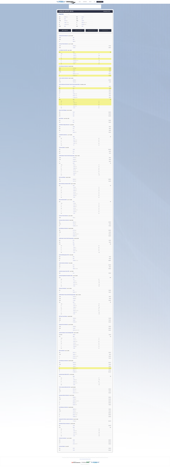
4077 (73, 302)
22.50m (74, 312)
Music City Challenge (63, 110)
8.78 (73, 151)
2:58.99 (74, 384)
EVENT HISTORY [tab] (78, 30)
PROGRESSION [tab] (105, 30)
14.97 (74, 181)
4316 (73, 185)
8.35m (74, 414)
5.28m (74, 292)
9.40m (74, 341)
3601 (65, 26)
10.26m (74, 57)
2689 (73, 376)
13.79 (65, 20)
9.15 (73, 273)
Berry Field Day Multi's (63, 199)
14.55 (74, 298)
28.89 (74, 440)
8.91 (73, 242)
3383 (73, 136)
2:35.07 (74, 138)
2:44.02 (74, 197)
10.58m (74, 141)
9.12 (73, 290)
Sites (78, 457)
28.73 (74, 448)
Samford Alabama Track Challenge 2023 (66, 332)
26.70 (74, 352)
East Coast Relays (62, 177)
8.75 (73, 130)
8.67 (73, 90)
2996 (73, 277)
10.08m (74, 307)
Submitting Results (82, 457)
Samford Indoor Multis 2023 (64, 374)
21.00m (74, 371)
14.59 (74, 318)
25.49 (74, 58)
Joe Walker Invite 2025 (63, 50)
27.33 (74, 343)
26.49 (74, 362)
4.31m (74, 443)
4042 (73, 336)
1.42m (74, 305)
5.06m (74, 310)
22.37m (74, 404)
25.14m (74, 195)
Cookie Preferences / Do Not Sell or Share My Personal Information (99, 457)
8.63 (73, 122)
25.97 (74, 112)
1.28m (74, 430)
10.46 (74, 425)
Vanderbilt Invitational (63, 134)
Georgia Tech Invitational (63, 35)
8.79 (73, 240)
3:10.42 (74, 435)
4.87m (74, 330)
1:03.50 (74, 47)
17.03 (74, 399)
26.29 (74, 179)
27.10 (74, 192)
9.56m (74, 381)
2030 (73, 427)
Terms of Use (75, 457)
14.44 (74, 157)
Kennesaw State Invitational (64, 220)
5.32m (74, 95)
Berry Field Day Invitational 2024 (65, 183)
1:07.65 (74, 328)
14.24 (74, 159)
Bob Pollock (61, 118)
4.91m (74, 392)
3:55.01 (74, 71)
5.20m (74, 73)
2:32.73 (74, 86)
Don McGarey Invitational (63, 66)
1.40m (74, 366)
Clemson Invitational (62, 288)
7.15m (74, 432)
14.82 (74, 364)
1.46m (74, 55)
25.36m (74, 173)
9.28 (73, 279)
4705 (82, 26)
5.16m (74, 284)
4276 (73, 163)
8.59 (65, 18)
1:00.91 (74, 334)
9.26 (73, 266)
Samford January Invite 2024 (64, 271)
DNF (73, 37)
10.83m (74, 168)
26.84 (74, 126)
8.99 (73, 256)
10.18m (74, 225)
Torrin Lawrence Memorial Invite (64, 387)
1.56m (65, 22)
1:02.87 (83, 20)
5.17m (74, 60)
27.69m (83, 24)
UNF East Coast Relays (63, 316)
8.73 (73, 128)
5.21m (74, 171)
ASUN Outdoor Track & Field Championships (67, 155)
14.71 (74, 232)
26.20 (74, 149)
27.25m (74, 346)
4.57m (74, 412)
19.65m (74, 416)
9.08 (73, 245)
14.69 (74, 326)
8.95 (73, 258)
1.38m (74, 379)
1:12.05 (74, 300)
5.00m (74, 132)
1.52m (74, 143)
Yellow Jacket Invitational (63, 78)
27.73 (74, 230)
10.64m (74, 190)
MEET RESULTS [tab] (65, 30)
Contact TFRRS (87, 457)
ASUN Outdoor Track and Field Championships (67, 294)
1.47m (74, 166)
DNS (73, 39)
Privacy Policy (64, 457)
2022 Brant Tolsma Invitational (64, 423)
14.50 (74, 187)
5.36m (83, 22)
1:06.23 (74, 320)
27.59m (74, 161)
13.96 (74, 45)
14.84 (74, 354)
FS (73, 217)
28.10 (74, 389)
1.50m (74, 247)
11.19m (65, 24)
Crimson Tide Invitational (63, 43)
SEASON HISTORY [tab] (91, 30)
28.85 (74, 409)
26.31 (74, 222)
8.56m (74, 402)
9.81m (74, 282)
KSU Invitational (62, 350)
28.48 (74, 397)
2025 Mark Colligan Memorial (64, 124)
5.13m (74, 356)
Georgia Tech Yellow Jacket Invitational (66, 419)
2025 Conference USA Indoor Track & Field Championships (69, 84)
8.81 (73, 153)
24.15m (74, 358)
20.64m (74, 235)
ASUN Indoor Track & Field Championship (66, 238)
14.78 (74, 296)
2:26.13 (74, 63)
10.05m (74, 260)
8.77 (73, 120)
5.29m (74, 250)
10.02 (74, 450)
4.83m (74, 268)
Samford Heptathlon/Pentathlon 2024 (65, 275)
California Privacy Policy (69, 457)
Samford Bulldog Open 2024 (64, 254)
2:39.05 (74, 252)
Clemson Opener (62, 147)
